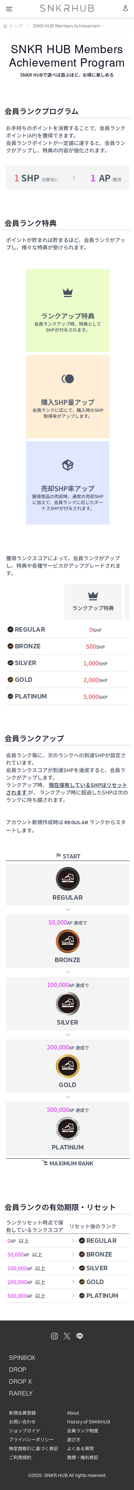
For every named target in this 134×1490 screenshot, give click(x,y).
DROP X (20, 1381)
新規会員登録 (22, 1413)
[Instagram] (54, 1336)
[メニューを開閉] (9, 9)
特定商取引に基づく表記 (33, 1448)
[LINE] (79, 1336)
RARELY (21, 1393)
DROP (17, 1369)
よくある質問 (80, 1448)
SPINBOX (22, 1357)
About (73, 1413)
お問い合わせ (22, 1422)
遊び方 (73, 1439)
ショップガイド (24, 1430)
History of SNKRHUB (88, 1422)
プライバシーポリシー (31, 1439)
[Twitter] (67, 1336)
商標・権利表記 (82, 1457)
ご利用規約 (20, 1457)
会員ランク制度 (82, 1430)
